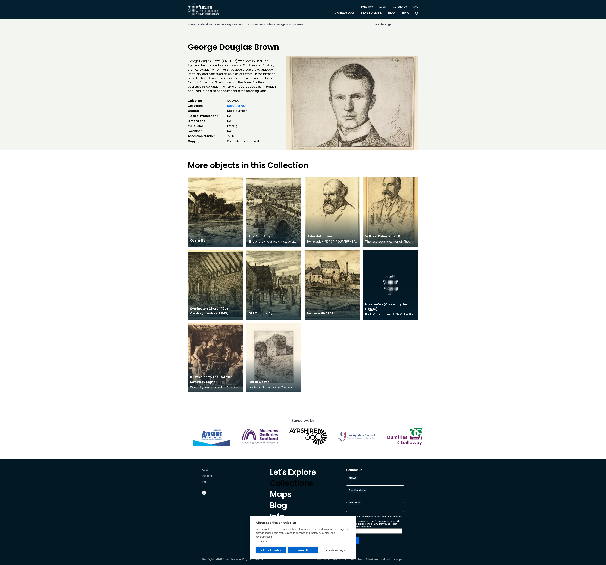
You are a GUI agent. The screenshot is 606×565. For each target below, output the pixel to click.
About (383, 7)
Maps (280, 495)
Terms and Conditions (327, 559)
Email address (357, 490)
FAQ (415, 7)
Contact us (400, 7)
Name (352, 478)
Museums (367, 7)
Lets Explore (371, 13)
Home (191, 24)
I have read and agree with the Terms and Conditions (376, 516)
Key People (234, 24)
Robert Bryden (264, 24)
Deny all (303, 550)
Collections (345, 13)
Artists (248, 24)
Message (354, 502)
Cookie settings (335, 550)
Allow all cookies (271, 550)
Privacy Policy (353, 559)
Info (405, 13)
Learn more (262, 541)
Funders (207, 476)
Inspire (400, 559)
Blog (392, 13)
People (219, 24)
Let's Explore (293, 473)
